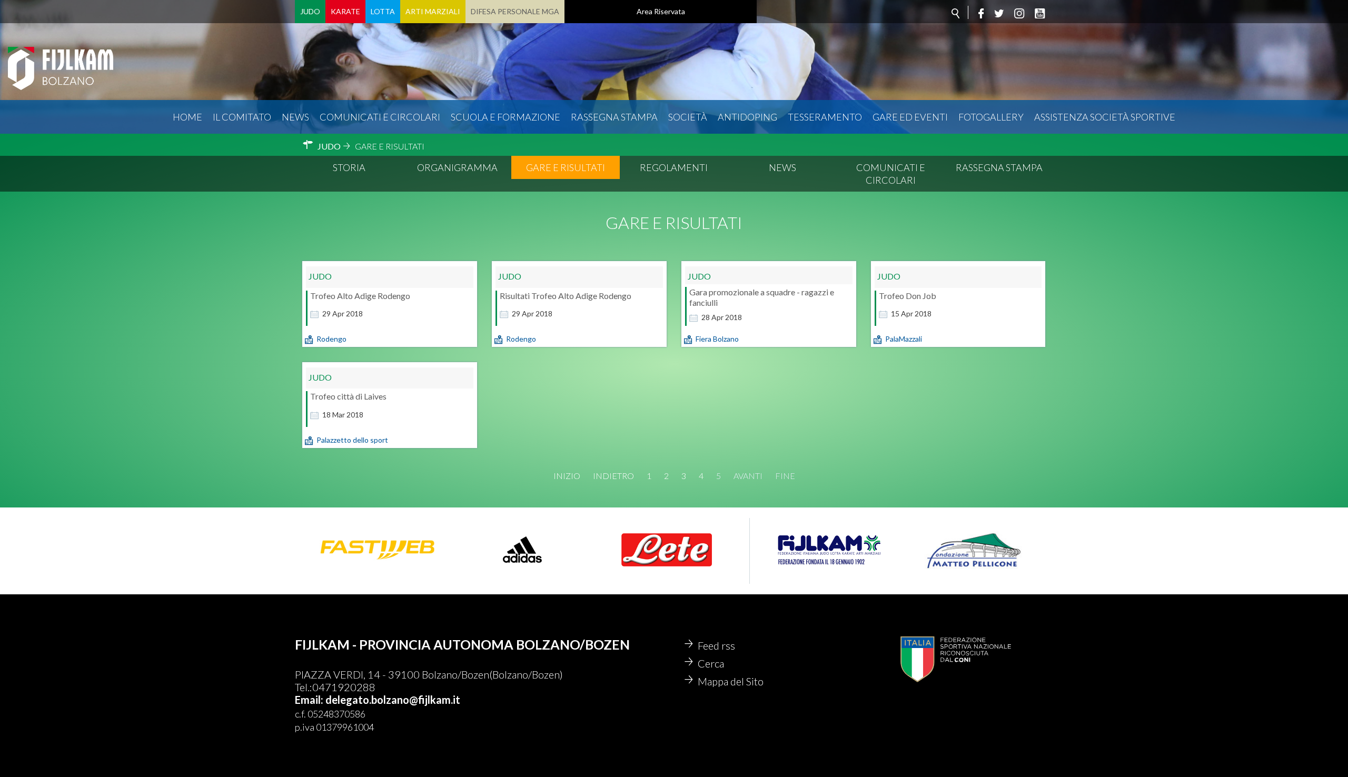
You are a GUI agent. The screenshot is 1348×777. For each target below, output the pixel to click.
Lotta (383, 11)
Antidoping (747, 117)
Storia (349, 167)
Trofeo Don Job (907, 296)
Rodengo (331, 338)
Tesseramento (825, 117)
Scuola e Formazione (505, 117)
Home (187, 117)
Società (687, 117)
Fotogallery (991, 117)
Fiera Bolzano (717, 338)
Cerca (711, 663)
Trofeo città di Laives (348, 396)
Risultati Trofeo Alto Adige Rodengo (565, 296)
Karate (345, 11)
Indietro (613, 476)
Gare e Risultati (565, 167)
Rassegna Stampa (614, 117)
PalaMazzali (903, 338)
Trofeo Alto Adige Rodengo (360, 296)
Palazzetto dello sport (352, 439)
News (295, 117)
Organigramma (457, 167)
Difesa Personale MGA (515, 11)
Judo (310, 11)
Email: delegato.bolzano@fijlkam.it (377, 699)
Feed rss (716, 645)
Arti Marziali (432, 11)
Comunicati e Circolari (890, 174)
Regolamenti (674, 167)
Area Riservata (661, 11)
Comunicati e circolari (380, 117)
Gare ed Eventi (910, 117)
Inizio (566, 476)
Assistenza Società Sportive (1104, 117)
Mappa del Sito (731, 681)
